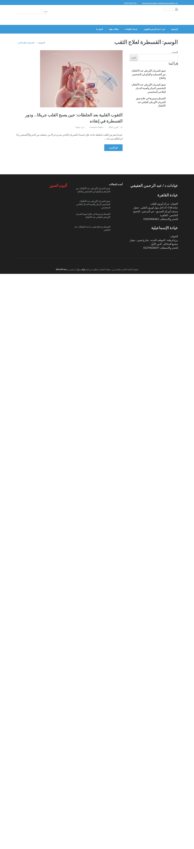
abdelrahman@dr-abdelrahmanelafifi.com (160, 3)
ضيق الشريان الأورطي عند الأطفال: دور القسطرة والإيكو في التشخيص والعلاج (148, 74)
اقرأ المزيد (113, 147)
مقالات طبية (114, 29)
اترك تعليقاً (80, 127)
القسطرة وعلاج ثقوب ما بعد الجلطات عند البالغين (92, 228)
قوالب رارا (81, 704)
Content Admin (96, 127)
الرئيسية (174, 29)
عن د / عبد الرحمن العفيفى (154, 29)
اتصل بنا (99, 29)
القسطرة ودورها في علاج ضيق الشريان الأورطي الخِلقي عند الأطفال (151, 102)
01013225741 (130, 3)
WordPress (61, 704)
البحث (175, 52)
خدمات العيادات (131, 29)
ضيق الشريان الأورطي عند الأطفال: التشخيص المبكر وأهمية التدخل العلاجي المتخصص (148, 88)
